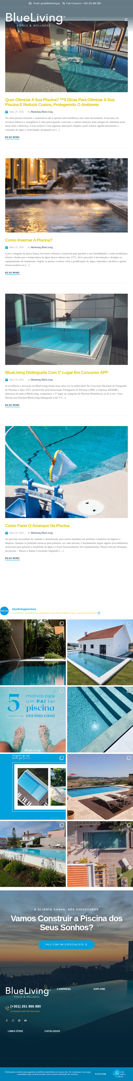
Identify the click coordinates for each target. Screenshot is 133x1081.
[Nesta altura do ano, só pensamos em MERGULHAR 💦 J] (100, 787)
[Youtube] (25, 1020)
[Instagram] (13, 1020)
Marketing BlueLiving (42, 112)
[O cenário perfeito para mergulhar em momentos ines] (100, 652)
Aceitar (100, 1074)
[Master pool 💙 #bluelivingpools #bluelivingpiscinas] (100, 719)
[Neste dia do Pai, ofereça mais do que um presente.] (33, 719)
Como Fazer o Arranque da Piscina (37, 525)
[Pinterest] (19, 1020)
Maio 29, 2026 (16, 112)
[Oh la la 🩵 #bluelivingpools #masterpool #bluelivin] (33, 652)
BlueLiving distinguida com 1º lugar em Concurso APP (56, 372)
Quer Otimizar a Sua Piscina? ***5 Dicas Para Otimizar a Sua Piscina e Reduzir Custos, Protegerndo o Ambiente (59, 102)
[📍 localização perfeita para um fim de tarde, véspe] (33, 854)
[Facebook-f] (6, 1020)
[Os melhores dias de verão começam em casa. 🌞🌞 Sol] (33, 787)
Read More (12, 137)
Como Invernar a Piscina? (28, 240)
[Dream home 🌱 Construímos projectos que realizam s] (100, 854)
